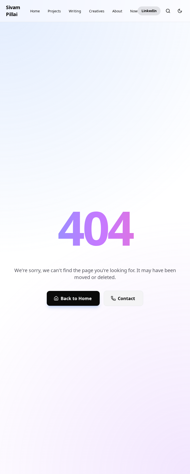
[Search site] (168, 10)
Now (134, 11)
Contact (126, 298)
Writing (75, 11)
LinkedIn (149, 10)
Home (35, 11)
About (117, 11)
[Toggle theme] (179, 10)
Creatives (96, 11)
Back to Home (76, 298)
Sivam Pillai (13, 11)
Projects (54, 11)
